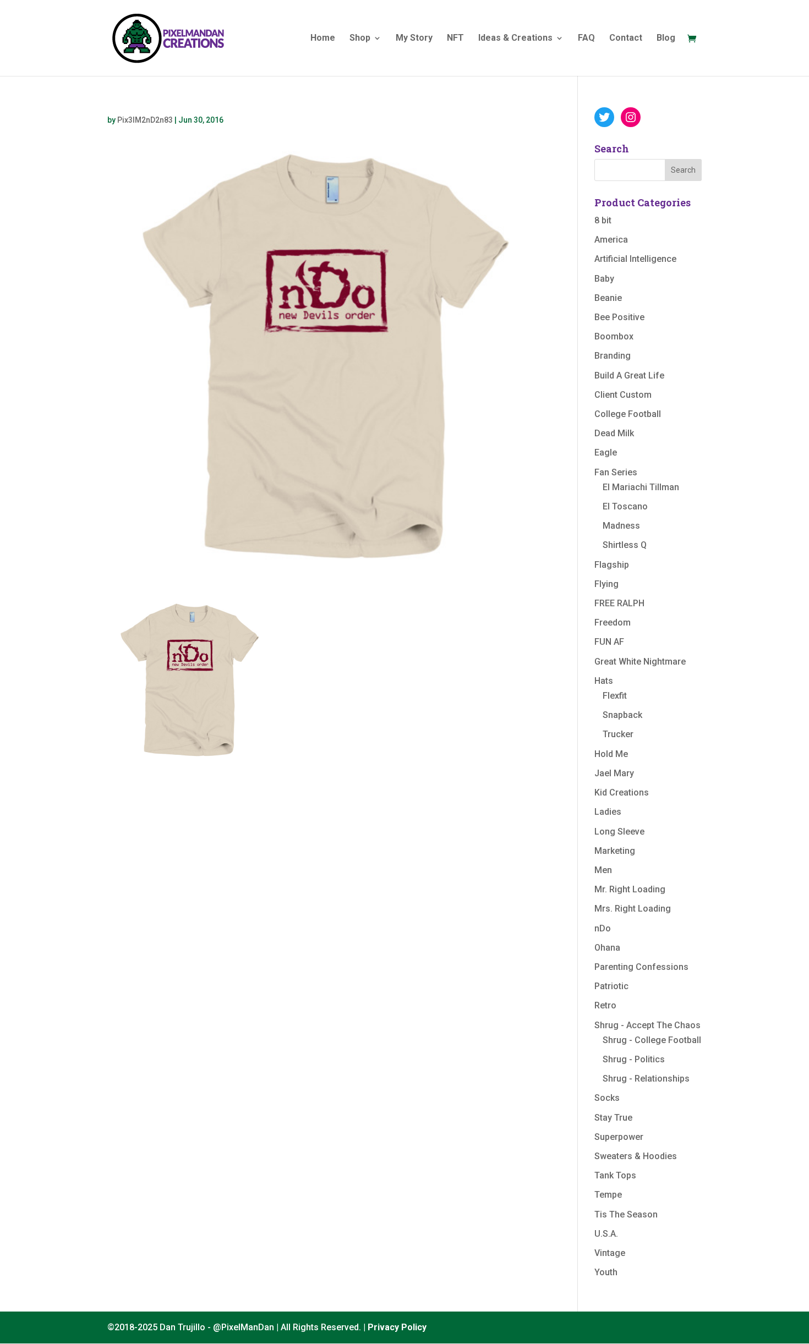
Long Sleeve (619, 831)
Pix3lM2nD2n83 (145, 120)
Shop (359, 38)
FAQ (586, 38)
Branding (612, 355)
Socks (607, 1098)
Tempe (608, 1194)
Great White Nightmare (640, 661)
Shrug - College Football (652, 1040)
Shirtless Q (625, 545)
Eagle (605, 452)
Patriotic (611, 986)
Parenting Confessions (641, 967)
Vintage (609, 1253)
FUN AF (609, 642)
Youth (605, 1272)
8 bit (602, 220)
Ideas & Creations (515, 38)
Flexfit (615, 695)
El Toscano (625, 506)
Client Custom (623, 395)
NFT (455, 38)
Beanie (608, 298)
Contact (625, 38)
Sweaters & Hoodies (635, 1156)
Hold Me (611, 754)
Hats (603, 681)
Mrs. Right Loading (632, 908)
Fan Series (615, 472)
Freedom (612, 622)
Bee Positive (619, 317)
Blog (666, 38)
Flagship (611, 564)
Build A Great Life (629, 375)
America (611, 239)
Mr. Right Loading (629, 889)
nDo (602, 928)
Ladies (607, 812)
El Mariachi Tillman (641, 487)
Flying (606, 584)
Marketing (614, 851)
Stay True (613, 1117)
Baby (604, 278)
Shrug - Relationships (646, 1078)
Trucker (618, 734)
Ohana (607, 947)
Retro (605, 1005)
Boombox (613, 336)
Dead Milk (614, 433)
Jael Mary (614, 773)
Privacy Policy (397, 1327)
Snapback (622, 715)
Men (603, 870)
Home (322, 38)
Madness (621, 525)
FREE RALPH (619, 603)
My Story (414, 38)
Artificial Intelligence (635, 259)
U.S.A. (606, 1233)
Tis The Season (626, 1214)
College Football (627, 414)
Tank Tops (615, 1175)
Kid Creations (621, 792)
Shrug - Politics (634, 1059)
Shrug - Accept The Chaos (647, 1025)
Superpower (618, 1137)
